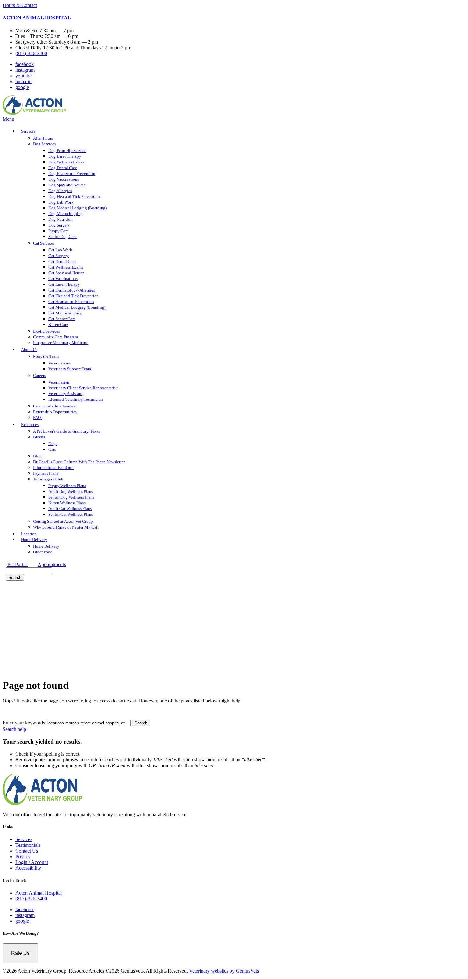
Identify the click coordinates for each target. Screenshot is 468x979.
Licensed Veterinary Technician (75, 399)
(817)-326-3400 (31, 53)
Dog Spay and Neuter (66, 185)
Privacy (23, 856)
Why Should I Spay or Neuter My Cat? (66, 527)
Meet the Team (46, 356)
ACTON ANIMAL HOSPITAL (37, 17)
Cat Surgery (58, 255)
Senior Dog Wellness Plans (71, 497)
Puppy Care (58, 230)
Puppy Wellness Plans (67, 485)
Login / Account (31, 862)
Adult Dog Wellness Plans (70, 491)
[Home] (34, 113)
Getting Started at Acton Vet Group (63, 521)
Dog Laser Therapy (64, 156)
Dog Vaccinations (63, 179)
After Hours (43, 138)
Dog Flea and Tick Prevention (74, 196)
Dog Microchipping (65, 213)
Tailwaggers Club (48, 479)
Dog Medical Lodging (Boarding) (77, 207)
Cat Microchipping (65, 313)
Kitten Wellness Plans (67, 502)
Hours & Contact (20, 5)
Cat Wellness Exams (65, 267)
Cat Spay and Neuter (66, 272)
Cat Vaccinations (63, 278)
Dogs (52, 443)
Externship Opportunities (55, 411)
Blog (37, 456)
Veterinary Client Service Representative (83, 387)
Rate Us (20, 953)
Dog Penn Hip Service (67, 150)
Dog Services (44, 143)
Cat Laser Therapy (64, 284)
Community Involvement (55, 406)
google (22, 87)
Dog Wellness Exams (66, 162)
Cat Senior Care (61, 318)
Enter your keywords (24, 722)
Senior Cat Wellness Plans (70, 514)
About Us (29, 349)
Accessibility (28, 868)
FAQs (37, 417)
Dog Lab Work (61, 202)
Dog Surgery (59, 225)
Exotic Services (46, 331)
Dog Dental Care (62, 167)
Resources (30, 424)
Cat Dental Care (62, 261)
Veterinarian (58, 382)
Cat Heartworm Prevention (71, 301)
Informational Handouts (53, 467)
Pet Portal (17, 564)
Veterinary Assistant (65, 393)
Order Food (43, 552)
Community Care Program (55, 337)
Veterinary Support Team (69, 368)
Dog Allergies (60, 190)
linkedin (23, 81)
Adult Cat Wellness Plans (70, 508)
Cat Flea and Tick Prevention (73, 295)
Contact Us (26, 850)
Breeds (39, 437)
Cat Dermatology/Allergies (71, 290)
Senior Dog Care (62, 236)
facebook (24, 64)
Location (29, 533)
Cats (52, 449)
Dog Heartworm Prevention (71, 173)
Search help (14, 729)
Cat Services (43, 243)
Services (28, 131)
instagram (25, 70)
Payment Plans (45, 473)
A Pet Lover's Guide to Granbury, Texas (66, 431)
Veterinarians (59, 363)
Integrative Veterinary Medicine (60, 342)
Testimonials (27, 845)
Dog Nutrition (60, 219)
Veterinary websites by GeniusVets (224, 971)
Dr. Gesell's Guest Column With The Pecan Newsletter (79, 461)
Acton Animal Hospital (38, 893)
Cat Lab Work (60, 250)
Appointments (52, 564)
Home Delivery (34, 539)
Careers (39, 375)
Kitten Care (58, 324)
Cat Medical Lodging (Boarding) (76, 307)
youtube (23, 75)
